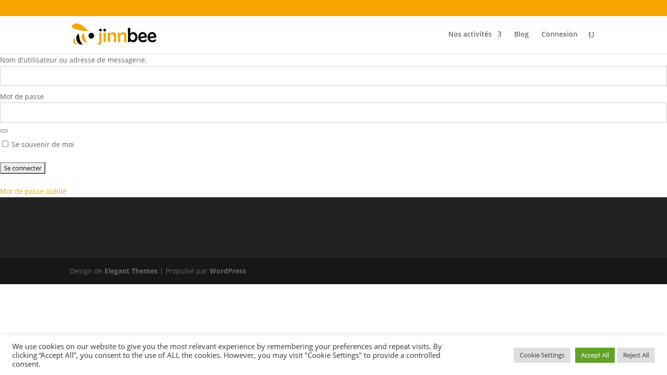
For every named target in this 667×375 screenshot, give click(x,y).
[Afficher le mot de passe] (4, 130)
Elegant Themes (131, 270)
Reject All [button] (636, 355)
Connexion (560, 35)
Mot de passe (22, 96)
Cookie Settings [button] (542, 355)
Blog (521, 35)
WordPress (227, 270)
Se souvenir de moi (42, 144)
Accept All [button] (595, 355)
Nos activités (470, 35)
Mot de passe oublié (33, 191)
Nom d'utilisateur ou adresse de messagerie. (73, 59)
